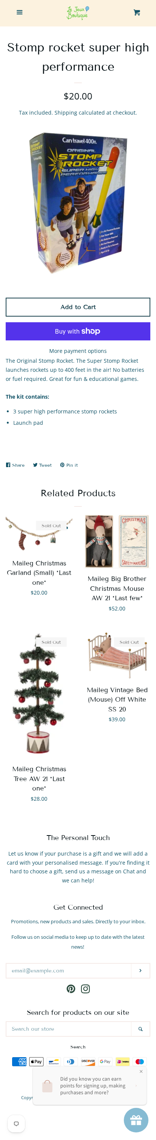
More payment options (78, 350)
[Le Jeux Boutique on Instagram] (85, 990)
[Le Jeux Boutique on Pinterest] (71, 990)
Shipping (66, 112)
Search (78, 1047)
